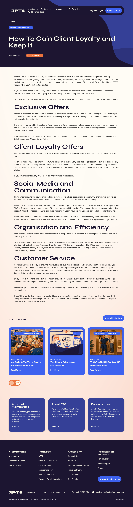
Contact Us (73, 456)
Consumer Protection (47, 461)
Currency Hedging (46, 465)
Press (100, 468)
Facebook (98, 205)
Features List (46, 9)
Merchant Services (46, 474)
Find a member (15, 465)
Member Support (45, 470)
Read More (15, 370)
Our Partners (73, 474)
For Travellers (74, 9)
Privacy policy (119, 499)
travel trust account (100, 299)
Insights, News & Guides (78, 465)
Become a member (17, 461)
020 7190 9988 (37, 12)
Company (60, 9)
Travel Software (75, 470)
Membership (33, 9)
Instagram (55, 492)
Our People (73, 479)
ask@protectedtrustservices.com (110, 492)
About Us (72, 461)
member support (80, 299)
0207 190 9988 (47, 299)
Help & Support (104, 463)
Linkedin (43, 492)
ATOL (40, 456)
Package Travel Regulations (50, 479)
